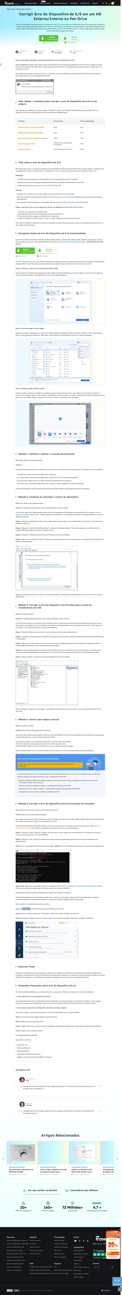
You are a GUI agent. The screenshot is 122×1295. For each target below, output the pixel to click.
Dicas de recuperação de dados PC (17, 1240)
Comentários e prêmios (81, 1254)
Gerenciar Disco (45, 3)
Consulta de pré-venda (36, 1250)
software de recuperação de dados (74, 242)
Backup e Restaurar (60, 3)
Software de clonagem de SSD (16, 1260)
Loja (55, 1267)
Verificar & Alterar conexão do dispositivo (31, 127)
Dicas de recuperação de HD (15, 1247)
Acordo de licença (59, 1254)
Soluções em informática (14, 1270)
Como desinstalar (59, 1240)
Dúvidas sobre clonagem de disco (40, 1270)
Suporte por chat (35, 1247)
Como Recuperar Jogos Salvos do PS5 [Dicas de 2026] (21, 1171)
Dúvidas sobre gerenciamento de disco (41, 1273)
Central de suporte (35, 1240)
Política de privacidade (61, 1247)
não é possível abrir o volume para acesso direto (78, 886)
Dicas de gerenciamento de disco (17, 1254)
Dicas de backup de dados (15, 1250)
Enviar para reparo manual (26, 144)
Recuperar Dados (31, 3)
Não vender (57, 1250)
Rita (20, 52)
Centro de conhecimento (14, 1267)
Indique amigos (78, 1277)
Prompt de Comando (24, 149)
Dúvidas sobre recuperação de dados (41, 1267)
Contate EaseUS (78, 1257)
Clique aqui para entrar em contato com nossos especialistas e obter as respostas (46, 765)
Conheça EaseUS (79, 1250)
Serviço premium (35, 1254)
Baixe (26, 909)
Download (33, 1244)
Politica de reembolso (60, 1244)
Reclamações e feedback (81, 1274)
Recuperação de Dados (24, 9)
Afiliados (76, 1264)
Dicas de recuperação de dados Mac (18, 1244)
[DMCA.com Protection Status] (17, 1290)
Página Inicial (11, 9)
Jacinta (40, 52)
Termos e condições (60, 1257)
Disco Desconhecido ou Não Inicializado (74, 202)
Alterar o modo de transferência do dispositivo (32, 138)
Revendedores (78, 1260)
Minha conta (77, 1270)
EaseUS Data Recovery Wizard (27, 262)
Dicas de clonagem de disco (15, 1257)
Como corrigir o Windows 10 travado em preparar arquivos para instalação (53, 1171)
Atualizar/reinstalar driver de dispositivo (30, 133)
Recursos (11, 1237)
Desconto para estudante (81, 1267)
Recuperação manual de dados (63, 1270)
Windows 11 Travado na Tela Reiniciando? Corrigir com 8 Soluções (82, 1171)
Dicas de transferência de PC (15, 1263)
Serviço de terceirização (61, 1273)
